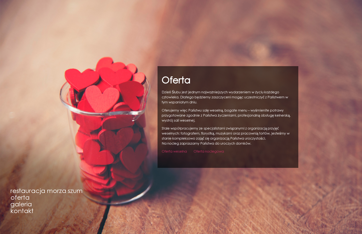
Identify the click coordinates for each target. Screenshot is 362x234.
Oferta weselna (174, 151)
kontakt (22, 211)
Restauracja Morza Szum (46, 191)
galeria (21, 205)
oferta (20, 198)
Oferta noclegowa (209, 151)
